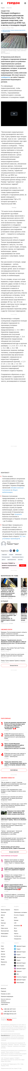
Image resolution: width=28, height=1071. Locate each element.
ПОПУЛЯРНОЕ (6, 718)
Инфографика (4, 933)
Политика (3, 912)
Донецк (3, 954)
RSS (18, 974)
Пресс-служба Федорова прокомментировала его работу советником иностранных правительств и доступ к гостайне (14, 746)
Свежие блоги (6, 629)
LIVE (15, 923)
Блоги (15, 917)
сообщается (5, 77)
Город (2, 942)
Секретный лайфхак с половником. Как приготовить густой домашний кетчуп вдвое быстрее (14, 896)
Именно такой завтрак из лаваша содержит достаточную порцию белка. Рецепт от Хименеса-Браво (14, 861)
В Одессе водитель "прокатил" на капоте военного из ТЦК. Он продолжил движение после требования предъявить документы (8, 592)
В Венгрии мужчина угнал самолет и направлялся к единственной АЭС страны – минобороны (15, 755)
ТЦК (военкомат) (6, 557)
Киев (2, 946)
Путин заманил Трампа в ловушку (13, 660)
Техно (2, 925)
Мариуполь (4, 962)
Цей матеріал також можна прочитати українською (14, 31)
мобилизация (18, 554)
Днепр (2, 959)
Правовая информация (7, 996)
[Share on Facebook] (11, 551)
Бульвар (4, 601)
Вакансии (3, 988)
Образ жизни (4, 928)
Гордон (3, 7)
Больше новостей (14, 852)
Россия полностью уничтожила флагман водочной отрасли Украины (12, 655)
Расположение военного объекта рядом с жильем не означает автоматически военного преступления (14, 633)
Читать (22, 565)
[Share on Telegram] (17, 551)
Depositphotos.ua (5, 1035)
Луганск (3, 964)
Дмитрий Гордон (21, 946)
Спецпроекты (17, 938)
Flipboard (19, 971)
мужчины (20, 559)
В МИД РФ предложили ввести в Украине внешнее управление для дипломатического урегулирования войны (14, 736)
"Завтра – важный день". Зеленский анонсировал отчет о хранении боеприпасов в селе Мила (11, 832)
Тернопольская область (17, 557)
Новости (3, 906)
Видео (15, 930)
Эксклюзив (17, 925)
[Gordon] (13, 3)
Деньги (3, 559)
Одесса (3, 951)
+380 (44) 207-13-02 (10, 1011)
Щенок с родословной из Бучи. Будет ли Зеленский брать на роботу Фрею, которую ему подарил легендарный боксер (15, 887)
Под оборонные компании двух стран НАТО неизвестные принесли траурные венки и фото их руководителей (14, 805)
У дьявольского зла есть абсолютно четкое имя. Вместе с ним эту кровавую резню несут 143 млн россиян (13, 641)
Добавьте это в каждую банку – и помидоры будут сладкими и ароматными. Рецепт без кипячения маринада (14, 877)
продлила (18, 514)
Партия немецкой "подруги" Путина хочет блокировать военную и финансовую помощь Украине (13, 825)
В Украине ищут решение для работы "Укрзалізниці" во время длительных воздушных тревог (12, 798)
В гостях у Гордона (19, 915)
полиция (11, 554)
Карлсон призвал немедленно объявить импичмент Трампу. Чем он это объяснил (14, 818)
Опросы (16, 933)
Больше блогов (14, 665)
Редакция (3, 991)
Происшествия (5, 930)
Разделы (16, 906)
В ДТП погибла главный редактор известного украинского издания (14, 868)
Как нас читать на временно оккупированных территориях (5, 1001)
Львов (2, 948)
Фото (15, 928)
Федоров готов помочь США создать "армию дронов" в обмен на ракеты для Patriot (16, 812)
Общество (9, 7)
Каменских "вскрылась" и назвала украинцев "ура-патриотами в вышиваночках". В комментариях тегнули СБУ (9, 617)
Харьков (3, 956)
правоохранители (12, 559)
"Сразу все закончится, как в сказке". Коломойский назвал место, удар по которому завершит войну (15, 763)
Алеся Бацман (20, 965)
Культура (3, 923)
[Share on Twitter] (14, 551)
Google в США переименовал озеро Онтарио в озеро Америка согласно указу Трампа (13, 791)
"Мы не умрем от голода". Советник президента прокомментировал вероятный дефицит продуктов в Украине (13, 784)
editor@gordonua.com (10, 1013)
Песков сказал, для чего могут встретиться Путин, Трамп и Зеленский (13, 847)
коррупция (4, 554)
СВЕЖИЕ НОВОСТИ (7, 778)
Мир (2, 917)
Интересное (4, 936)
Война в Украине (5, 909)
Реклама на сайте (5, 993)
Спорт (2, 920)
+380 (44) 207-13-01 (10, 1009)
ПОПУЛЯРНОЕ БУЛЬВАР (9, 856)
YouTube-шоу (17, 936)
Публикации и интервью (20, 912)
